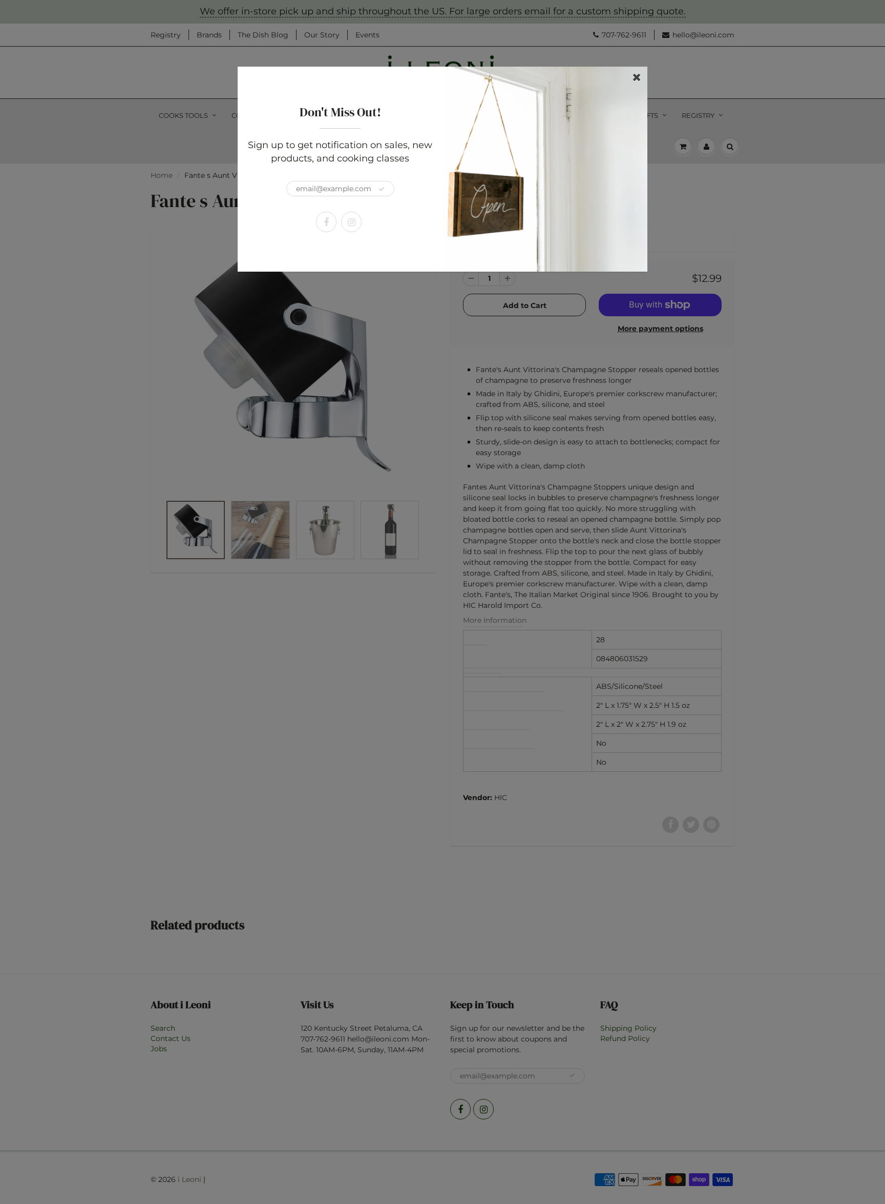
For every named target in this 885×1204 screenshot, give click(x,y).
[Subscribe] (381, 189)
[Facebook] (326, 222)
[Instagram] (351, 222)
